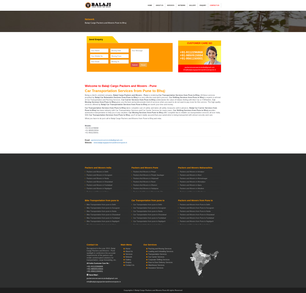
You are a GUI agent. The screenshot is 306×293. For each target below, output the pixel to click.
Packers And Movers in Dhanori (145, 185)
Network (181, 5)
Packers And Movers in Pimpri (144, 172)
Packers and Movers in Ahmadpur (192, 182)
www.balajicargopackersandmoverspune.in (110, 143)
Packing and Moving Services (160, 249)
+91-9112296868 (191, 52)
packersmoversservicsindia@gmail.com (200, 67)
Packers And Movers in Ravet (144, 182)
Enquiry (203, 5)
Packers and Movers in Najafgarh (99, 188)
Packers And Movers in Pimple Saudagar (148, 175)
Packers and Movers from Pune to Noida (195, 211)
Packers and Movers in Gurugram (99, 175)
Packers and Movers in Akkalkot (192, 188)
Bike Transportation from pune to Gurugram (103, 208)
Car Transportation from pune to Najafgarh (149, 221)
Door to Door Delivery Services (160, 262)
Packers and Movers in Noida (98, 178)
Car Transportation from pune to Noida (148, 211)
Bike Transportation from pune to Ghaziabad (103, 215)
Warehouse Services (156, 265)
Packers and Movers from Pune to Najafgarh (197, 221)
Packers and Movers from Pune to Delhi (195, 204)
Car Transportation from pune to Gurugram (149, 208)
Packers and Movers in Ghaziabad (100, 182)
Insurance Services (155, 268)
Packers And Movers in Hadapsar (145, 188)
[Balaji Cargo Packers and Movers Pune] (98, 6)
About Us (159, 5)
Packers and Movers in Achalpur (192, 172)
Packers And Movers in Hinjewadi (145, 178)
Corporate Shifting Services (159, 260)
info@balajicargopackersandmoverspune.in (199, 70)
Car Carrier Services (156, 257)
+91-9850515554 (191, 55)
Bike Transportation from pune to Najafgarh (103, 221)
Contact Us (214, 5)
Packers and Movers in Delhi (97, 172)
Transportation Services (157, 254)
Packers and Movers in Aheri (191, 175)
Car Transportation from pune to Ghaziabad (149, 215)
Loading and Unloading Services (160, 251)
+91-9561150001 (191, 58)
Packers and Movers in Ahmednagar (193, 178)
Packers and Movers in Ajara (191, 185)
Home (150, 5)
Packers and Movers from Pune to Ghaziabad (197, 215)
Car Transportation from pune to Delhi (147, 204)
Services (170, 5)
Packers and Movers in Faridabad (99, 185)
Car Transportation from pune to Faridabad (149, 218)
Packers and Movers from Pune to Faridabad (197, 218)
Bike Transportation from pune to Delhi (101, 204)
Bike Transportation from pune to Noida (101, 211)
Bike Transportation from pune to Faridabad (103, 218)
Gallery (192, 5)
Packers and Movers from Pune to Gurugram (197, 208)
